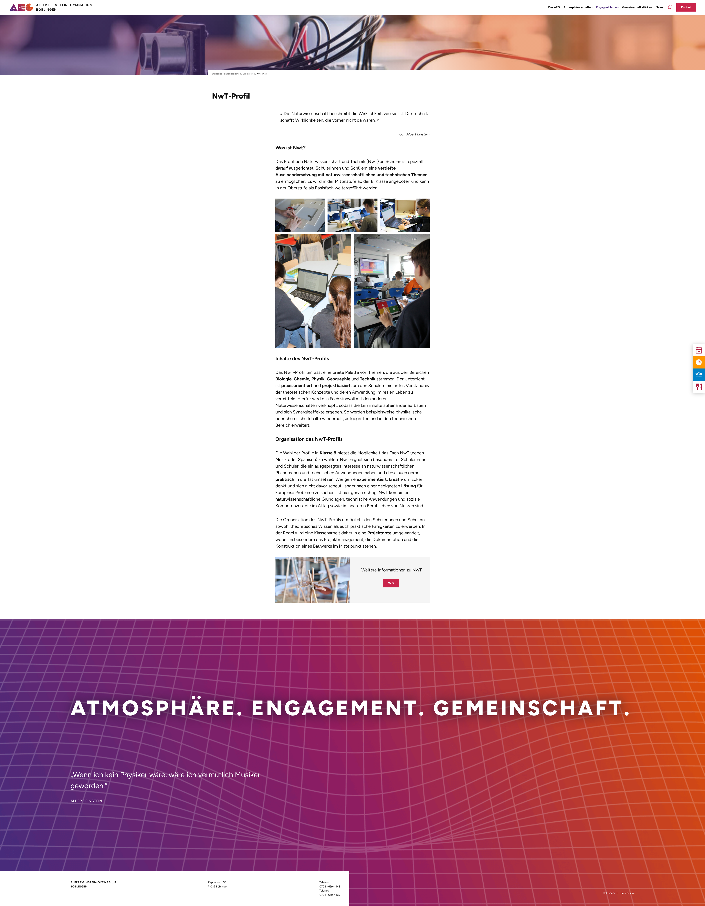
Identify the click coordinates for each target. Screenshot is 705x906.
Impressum (627, 893)
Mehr (391, 583)
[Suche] (670, 7)
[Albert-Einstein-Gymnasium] (51, 7)
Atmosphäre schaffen (577, 7)
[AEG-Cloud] (699, 374)
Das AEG (554, 7)
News (659, 7)
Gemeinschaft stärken (637, 7)
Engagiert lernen (607, 7)
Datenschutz (610, 893)
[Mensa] (699, 387)
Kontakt (686, 7)
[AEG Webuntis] (699, 362)
